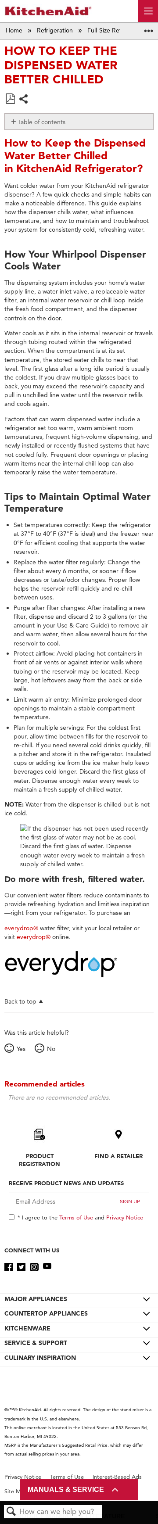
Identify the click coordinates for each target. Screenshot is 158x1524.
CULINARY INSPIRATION (40, 1358)
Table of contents (41, 122)
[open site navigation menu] (148, 11)
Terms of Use (76, 1217)
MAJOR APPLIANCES (35, 1299)
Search (11, 1512)
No (51, 1049)
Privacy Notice (124, 1217)
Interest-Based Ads (117, 1477)
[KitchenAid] (48, 11)
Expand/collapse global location (149, 27)
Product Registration (39, 1159)
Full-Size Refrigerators (118, 30)
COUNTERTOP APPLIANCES (46, 1313)
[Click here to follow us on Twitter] (21, 1267)
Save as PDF (10, 98)
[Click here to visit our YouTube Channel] (47, 1267)
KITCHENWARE (27, 1328)
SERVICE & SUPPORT (35, 1343)
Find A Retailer (118, 1155)
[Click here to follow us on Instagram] (34, 1267)
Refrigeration (56, 30)
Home (15, 30)
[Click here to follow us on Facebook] (8, 1267)
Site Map (16, 1491)
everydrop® (21, 928)
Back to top (20, 1001)
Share (23, 100)
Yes (21, 1049)
